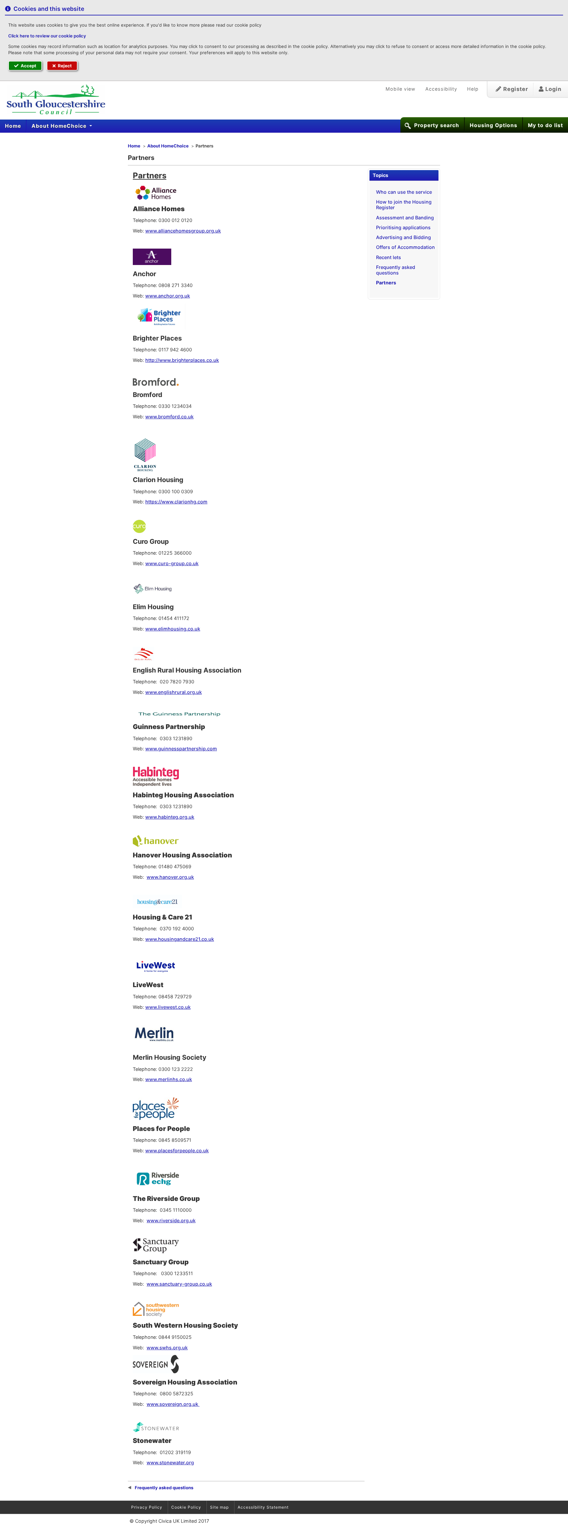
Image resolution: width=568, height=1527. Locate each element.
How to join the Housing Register (404, 204)
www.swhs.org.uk (167, 1347)
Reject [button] (64, 65)
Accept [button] (28, 65)
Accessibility (441, 89)
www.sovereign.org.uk (173, 1404)
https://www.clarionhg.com (176, 501)
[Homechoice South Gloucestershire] (52, 99)
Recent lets (388, 257)
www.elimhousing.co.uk (172, 628)
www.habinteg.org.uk (169, 817)
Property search (436, 125)
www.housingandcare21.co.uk (179, 939)
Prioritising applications (403, 227)
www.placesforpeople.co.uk (177, 1150)
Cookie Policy (186, 1507)
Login (552, 89)
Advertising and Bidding (403, 237)
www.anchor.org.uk (167, 296)
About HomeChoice (60, 126)
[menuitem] (13, 126)
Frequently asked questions (395, 270)
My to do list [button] (545, 125)
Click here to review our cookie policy (47, 35)
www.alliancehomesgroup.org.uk (183, 230)
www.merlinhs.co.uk (168, 1079)
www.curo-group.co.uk (172, 563)
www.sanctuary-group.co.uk (179, 1284)
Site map (219, 1507)
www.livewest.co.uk (168, 1007)
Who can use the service (404, 192)
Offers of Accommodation (405, 247)
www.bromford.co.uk (169, 416)
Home (13, 126)
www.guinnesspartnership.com (181, 748)
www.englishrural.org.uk (173, 692)
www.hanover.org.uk (170, 877)
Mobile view (400, 89)
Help (473, 89)
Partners (386, 282)
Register (515, 89)
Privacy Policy (146, 1507)
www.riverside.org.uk (171, 1220)
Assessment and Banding (405, 217)
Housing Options (493, 125)
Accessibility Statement (263, 1507)
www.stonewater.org (170, 1462)
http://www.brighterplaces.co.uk (182, 360)
